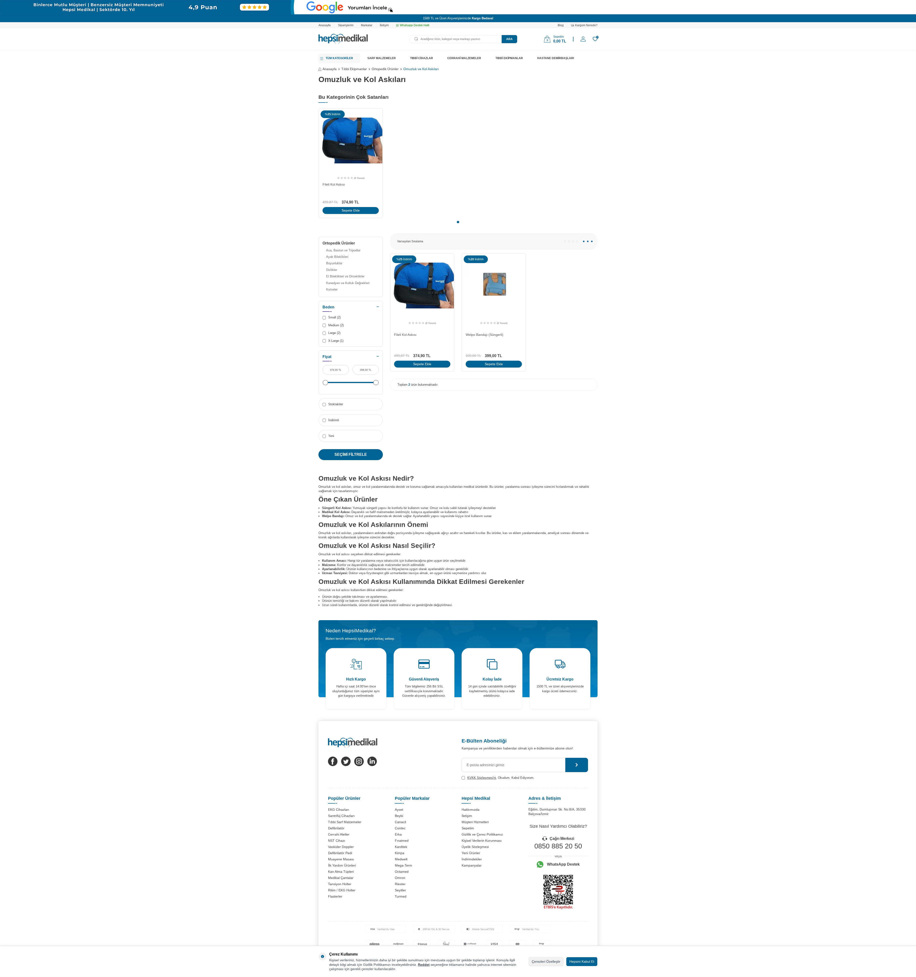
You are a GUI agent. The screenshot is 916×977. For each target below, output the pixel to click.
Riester (400, 884)
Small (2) (334, 317)
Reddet (424, 965)
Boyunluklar (334, 263)
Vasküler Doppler (341, 847)
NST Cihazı (336, 840)
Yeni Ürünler (471, 853)
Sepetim (468, 828)
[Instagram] (359, 761)
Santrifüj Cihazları (341, 816)
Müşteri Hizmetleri (475, 822)
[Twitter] (346, 761)
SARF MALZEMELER (381, 58)
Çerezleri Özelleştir (546, 961)
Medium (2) (335, 325)
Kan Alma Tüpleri (341, 871)
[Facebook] (333, 761)
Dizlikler (331, 270)
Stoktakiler (335, 404)
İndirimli (333, 420)
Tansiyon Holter (339, 884)
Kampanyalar (472, 865)
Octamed (402, 871)
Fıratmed (402, 840)
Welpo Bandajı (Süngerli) (484, 335)
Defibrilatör (336, 828)
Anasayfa (324, 25)
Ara (509, 39)
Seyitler (400, 890)
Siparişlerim (346, 25)
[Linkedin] (372, 761)
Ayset (399, 809)
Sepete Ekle (351, 210)
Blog (561, 25)
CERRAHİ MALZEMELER (464, 58)
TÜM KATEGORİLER (339, 58)
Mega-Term (403, 865)
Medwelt (401, 859)
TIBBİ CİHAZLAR (421, 58)
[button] (458, 222)
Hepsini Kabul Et (581, 961)
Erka (398, 834)
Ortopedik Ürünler (385, 69)
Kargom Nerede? (586, 25)
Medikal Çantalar (341, 878)
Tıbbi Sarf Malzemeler (344, 822)
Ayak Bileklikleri (337, 257)
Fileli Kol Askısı (334, 184)
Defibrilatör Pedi (340, 853)
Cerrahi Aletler (338, 834)
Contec (400, 828)
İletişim (384, 25)
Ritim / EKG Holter (341, 890)
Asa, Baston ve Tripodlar (343, 250)
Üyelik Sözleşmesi (475, 847)
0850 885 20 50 (558, 846)
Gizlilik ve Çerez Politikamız (482, 834)
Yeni (330, 436)
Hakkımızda (470, 809)
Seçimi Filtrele (350, 454)
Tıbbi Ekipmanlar (354, 69)
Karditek (401, 847)
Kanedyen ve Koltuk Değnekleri (348, 283)
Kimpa (399, 853)
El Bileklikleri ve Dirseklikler (345, 276)
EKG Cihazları (338, 809)
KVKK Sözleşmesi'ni (481, 778)
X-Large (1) (335, 341)
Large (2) (333, 333)
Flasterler (335, 896)
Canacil (400, 822)
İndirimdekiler (472, 859)
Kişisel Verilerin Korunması (482, 840)
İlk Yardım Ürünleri (342, 865)
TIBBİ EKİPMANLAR (509, 58)
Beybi (399, 816)
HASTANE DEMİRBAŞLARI (555, 58)
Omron (400, 878)
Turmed (400, 896)
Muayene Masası (341, 859)
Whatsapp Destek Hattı (414, 25)
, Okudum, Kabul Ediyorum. (500, 778)
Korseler (332, 289)
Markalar (366, 25)
